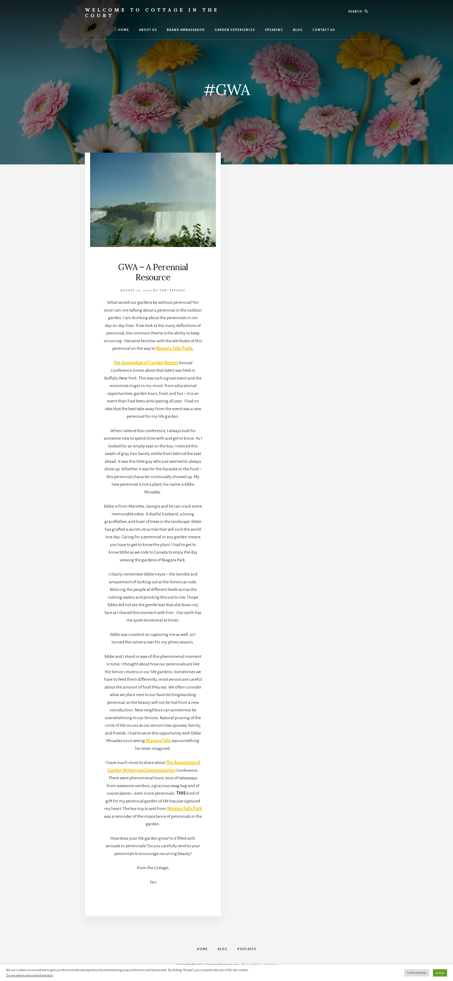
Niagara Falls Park (184, 808)
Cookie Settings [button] (417, 972)
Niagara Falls (158, 740)
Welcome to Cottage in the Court (152, 12)
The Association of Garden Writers (145, 362)
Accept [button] (440, 972)
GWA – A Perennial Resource (153, 272)
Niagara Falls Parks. (174, 348)
